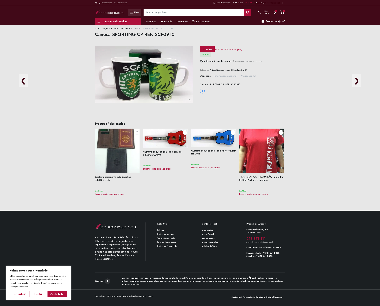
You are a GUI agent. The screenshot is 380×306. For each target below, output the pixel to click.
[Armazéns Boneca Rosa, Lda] (109, 12)
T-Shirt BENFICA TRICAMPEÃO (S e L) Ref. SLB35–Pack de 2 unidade (261, 178)
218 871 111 (250, 2)
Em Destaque (203, 21)
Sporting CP (135, 28)
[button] (282, 12)
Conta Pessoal (208, 233)
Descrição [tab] (205, 76)
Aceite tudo (56, 293)
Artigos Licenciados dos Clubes (115, 28)
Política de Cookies (165, 233)
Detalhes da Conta (209, 245)
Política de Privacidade (167, 245)
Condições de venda (166, 237)
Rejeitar (38, 293)
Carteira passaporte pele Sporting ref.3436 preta (113, 178)
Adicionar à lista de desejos (217, 61)
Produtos (151, 21)
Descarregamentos (210, 241)
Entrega (160, 229)
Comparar (138, 143)
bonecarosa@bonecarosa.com (266, 247)
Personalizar (19, 293)
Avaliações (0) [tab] (248, 76)
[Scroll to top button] (373, 299)
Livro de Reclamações (166, 241)
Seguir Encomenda (105, 2)
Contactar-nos (122, 2)
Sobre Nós (166, 21)
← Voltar (207, 49)
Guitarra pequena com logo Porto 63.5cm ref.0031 (213, 152)
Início (97, 28)
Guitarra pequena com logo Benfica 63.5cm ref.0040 (162, 153)
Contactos (182, 21)
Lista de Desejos (208, 237)
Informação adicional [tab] (225, 76)
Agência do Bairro (145, 296)
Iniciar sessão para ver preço (229, 49)
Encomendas (207, 229)
